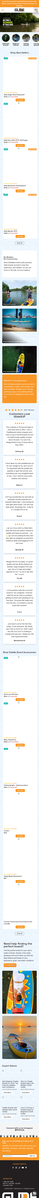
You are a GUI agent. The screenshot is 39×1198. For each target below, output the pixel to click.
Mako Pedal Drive (10, 740)
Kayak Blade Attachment (13, 876)
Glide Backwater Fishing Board (15, 185)
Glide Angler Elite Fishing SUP (14, 94)
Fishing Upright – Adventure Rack (16, 785)
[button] (34, 1193)
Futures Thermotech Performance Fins (18, 921)
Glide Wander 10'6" (10, 231)
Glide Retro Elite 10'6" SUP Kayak (16, 140)
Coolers (6, 830)
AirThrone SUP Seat (11, 694)
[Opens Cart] (36, 10)
